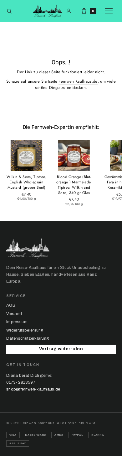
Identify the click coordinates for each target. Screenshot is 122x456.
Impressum (17, 322)
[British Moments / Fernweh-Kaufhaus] (47, 11)
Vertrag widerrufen (61, 349)
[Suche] (9, 11)
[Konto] (69, 11)
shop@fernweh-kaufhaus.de (33, 389)
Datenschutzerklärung (27, 338)
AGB (10, 305)
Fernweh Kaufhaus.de (77, 81)
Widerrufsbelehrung (25, 330)
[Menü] (110, 11)
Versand (14, 314)
